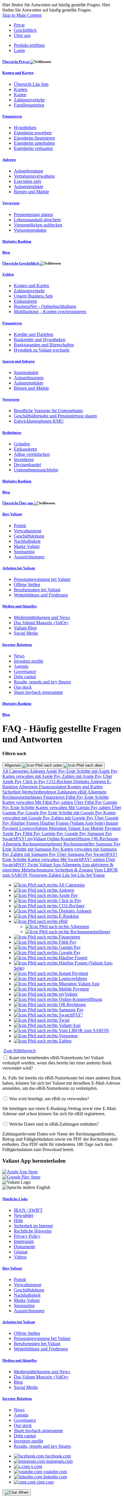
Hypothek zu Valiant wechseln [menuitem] (41, 349)
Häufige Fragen (25, 823)
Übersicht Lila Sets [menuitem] (31, 84)
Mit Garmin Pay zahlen (90, 807)
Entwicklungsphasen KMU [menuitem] (39, 421)
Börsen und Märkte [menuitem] (31, 191)
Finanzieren (54, 797)
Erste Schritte (96, 797)
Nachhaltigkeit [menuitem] (27, 541)
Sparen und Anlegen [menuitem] (18, 361)
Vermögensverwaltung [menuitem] (34, 176)
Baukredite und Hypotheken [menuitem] (39, 339)
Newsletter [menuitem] (23, 1215)
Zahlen (55, 875)
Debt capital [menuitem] (25, 676)
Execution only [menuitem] (28, 181)
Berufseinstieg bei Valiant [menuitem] (37, 589)
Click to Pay (34, 781)
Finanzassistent (53, 786)
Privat (19, 25)
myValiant (37, 838)
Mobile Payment (106, 828)
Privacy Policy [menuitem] (27, 1236)
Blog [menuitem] (6, 252)
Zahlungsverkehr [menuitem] (29, 99)
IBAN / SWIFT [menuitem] (28, 1210)
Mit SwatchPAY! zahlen (83, 859)
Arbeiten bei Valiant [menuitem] (18, 568)
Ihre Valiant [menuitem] (12, 514)
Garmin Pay (53, 833)
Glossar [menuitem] (21, 1251)
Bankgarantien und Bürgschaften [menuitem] (44, 344)
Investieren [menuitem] (24, 459)
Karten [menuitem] (20, 94)
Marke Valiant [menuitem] (27, 546)
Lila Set (70, 875)
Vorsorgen (38, 875)
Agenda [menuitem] (21, 666)
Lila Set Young (91, 875)
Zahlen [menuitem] (8, 274)
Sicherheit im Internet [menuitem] (33, 1225)
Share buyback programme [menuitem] (38, 692)
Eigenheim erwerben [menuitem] (33, 132)
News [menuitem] (19, 655)
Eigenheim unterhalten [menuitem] (34, 143)
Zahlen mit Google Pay (73, 817)
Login (19, 50)
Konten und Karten (85, 786)
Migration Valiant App (70, 828)
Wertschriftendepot (39, 791)
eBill (82, 791)
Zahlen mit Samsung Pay (33, 854)
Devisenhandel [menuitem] (27, 464)
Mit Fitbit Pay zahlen (54, 802)
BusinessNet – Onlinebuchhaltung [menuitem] (45, 306)
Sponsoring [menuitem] (24, 551)
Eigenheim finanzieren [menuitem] (34, 137)
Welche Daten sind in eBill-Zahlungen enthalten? (54, 1124)
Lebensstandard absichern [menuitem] (37, 219)
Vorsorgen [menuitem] (10, 203)
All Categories (15, 771)
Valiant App (50, 864)
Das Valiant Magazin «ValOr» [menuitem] (41, 622)
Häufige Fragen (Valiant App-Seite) (73, 823)
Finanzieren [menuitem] (12, 116)
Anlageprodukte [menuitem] (28, 186)
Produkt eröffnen (29, 45)
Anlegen (37, 771)
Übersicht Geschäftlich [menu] (21, 263)
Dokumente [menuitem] (24, 1246)
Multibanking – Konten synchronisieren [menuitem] (50, 311)
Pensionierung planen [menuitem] (33, 214)
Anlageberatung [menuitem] (28, 170)
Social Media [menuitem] (26, 633)
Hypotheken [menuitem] (25, 127)
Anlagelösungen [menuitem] (29, 377)
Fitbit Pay (75, 797)
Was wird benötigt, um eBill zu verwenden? (49, 1098)
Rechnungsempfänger (22, 797)
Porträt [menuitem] (20, 525)
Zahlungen (67, 791)
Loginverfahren (34, 828)
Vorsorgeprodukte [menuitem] (30, 230)
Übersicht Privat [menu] (16, 62)
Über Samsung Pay (75, 854)
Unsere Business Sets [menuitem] (33, 295)
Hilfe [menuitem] (18, 1220)
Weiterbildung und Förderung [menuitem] (41, 594)
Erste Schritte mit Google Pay (75, 812)
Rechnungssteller (79, 843)
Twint (33, 864)
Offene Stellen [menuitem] (27, 584)
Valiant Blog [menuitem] (25, 627)
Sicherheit (12, 791)
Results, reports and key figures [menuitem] (42, 681)
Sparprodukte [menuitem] (26, 372)
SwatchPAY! (14, 838)
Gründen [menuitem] (22, 443)
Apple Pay (56, 771)
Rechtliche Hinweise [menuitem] (33, 1230)
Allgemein (13, 765)
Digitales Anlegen (90, 781)
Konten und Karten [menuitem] (17, 72)
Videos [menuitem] (20, 1256)
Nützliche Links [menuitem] (15, 1199)
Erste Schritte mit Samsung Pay (31, 849)
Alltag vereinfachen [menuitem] (32, 454)
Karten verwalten (18, 802)
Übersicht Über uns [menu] (18, 503)
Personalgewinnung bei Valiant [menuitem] (42, 579)
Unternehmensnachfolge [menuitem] (36, 469)
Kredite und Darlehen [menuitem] (33, 334)
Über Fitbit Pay (88, 802)
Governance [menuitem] (25, 671)
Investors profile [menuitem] (28, 661)
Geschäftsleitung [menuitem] (29, 536)
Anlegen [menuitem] (9, 159)
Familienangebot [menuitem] (29, 105)
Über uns (22, 35)
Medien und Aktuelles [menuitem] (19, 606)
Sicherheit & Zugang (74, 869)
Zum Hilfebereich (19, 1050)
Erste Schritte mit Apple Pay (92, 771)
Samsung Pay (99, 833)
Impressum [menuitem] (24, 1241)
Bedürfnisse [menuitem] (11, 432)
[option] (49, 884)
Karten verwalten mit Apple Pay (32, 776)
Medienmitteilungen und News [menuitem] (42, 617)
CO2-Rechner (59, 781)
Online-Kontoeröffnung (69, 838)
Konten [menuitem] (20, 89)
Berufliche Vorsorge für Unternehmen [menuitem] (48, 410)
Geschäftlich (25, 30)
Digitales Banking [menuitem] (16, 241)
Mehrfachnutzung (38, 869)
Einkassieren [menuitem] (25, 301)
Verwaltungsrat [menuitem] (27, 530)
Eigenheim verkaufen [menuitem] (33, 148)
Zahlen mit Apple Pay (82, 776)
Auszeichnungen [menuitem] (29, 556)
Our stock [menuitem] (23, 687)
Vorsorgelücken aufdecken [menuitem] (38, 224)
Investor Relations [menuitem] (17, 644)
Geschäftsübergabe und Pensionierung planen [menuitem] (55, 415)
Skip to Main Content (22, 15)
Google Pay (36, 812)
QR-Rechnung (104, 838)
